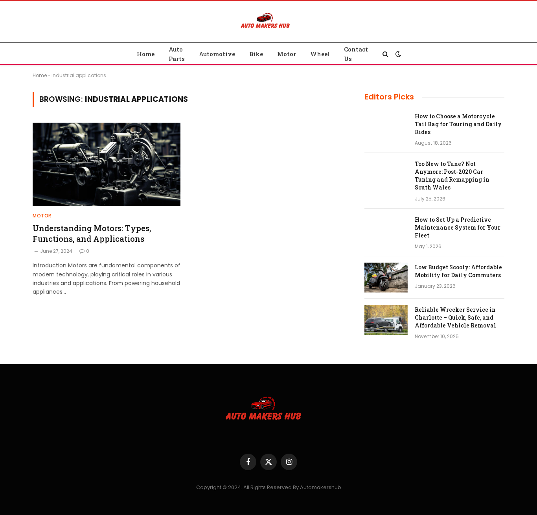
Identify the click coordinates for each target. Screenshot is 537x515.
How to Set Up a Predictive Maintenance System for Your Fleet (457, 227)
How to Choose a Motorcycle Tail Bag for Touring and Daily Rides (458, 124)
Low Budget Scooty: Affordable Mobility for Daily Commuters (458, 271)
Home (145, 54)
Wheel (320, 54)
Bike (256, 54)
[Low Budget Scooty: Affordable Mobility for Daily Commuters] (386, 277)
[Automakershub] (268, 23)
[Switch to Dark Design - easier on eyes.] (397, 54)
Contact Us (356, 54)
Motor (286, 54)
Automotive (217, 54)
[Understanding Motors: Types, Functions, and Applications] (106, 164)
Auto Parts (177, 54)
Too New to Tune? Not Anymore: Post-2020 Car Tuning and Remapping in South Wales (452, 175)
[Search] (385, 54)
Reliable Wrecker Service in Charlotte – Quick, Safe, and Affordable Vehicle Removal (455, 317)
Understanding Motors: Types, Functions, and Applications (92, 233)
